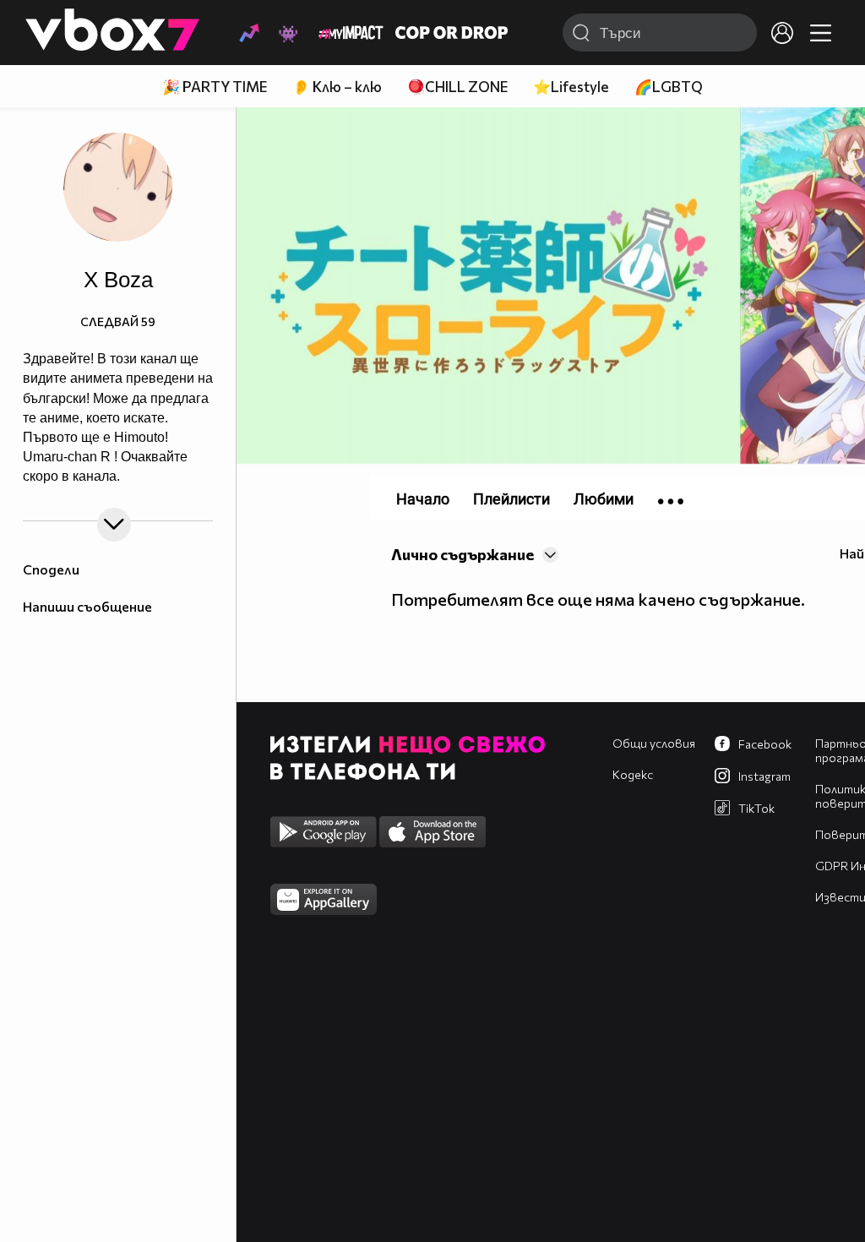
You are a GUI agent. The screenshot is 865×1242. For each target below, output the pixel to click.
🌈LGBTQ (668, 86)
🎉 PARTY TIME (214, 86)
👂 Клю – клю (337, 86)
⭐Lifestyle (571, 86)
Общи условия (653, 743)
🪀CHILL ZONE (457, 86)
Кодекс (632, 774)
